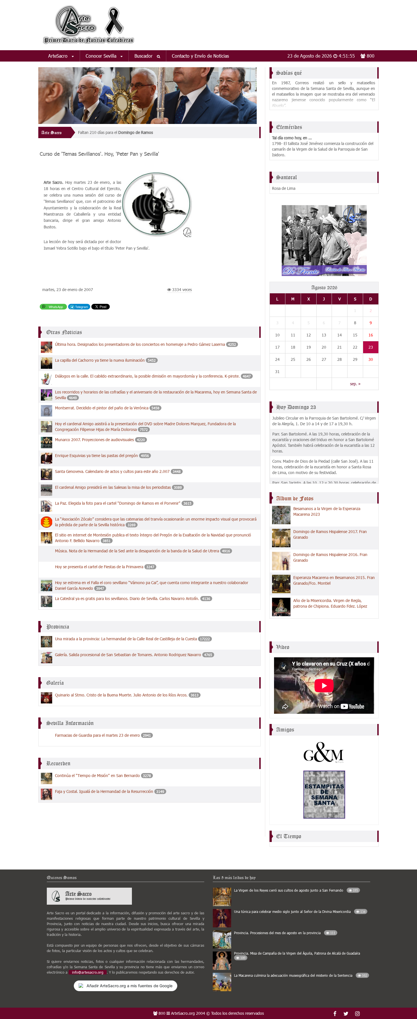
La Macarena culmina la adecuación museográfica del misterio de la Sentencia (300, 975)
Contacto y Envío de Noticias (200, 56)
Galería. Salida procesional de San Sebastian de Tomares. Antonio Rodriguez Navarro (128, 654)
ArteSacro (58, 56)
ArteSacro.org (183, 1013)
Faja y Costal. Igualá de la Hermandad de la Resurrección (104, 791)
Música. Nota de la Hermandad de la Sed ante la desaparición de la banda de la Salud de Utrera (137, 550)
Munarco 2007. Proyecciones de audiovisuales (94, 439)
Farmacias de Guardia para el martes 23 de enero (97, 735)
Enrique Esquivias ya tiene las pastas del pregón (96, 455)
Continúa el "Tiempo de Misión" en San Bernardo (98, 775)
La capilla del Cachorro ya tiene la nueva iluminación (100, 360)
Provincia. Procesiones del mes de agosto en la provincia (284, 932)
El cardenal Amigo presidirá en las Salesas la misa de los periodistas (113, 487)
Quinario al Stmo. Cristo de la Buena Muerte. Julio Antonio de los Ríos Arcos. (121, 695)
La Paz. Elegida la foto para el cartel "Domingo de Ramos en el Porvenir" (117, 503)
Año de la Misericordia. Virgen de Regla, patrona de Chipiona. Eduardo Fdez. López (330, 603)
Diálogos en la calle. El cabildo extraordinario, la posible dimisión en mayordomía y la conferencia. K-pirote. (148, 376)
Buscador (144, 56)
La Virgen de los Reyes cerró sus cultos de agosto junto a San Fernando (296, 890)
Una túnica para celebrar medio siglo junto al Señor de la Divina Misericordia (299, 911)
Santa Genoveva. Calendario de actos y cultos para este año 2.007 (112, 471)
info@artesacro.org (88, 972)
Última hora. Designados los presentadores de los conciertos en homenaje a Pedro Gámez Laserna (140, 344)
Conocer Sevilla (102, 56)
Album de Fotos (294, 498)
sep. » (355, 383)
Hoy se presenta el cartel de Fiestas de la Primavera (99, 566)
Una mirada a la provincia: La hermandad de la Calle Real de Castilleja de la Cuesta (126, 638)
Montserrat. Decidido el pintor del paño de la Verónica (101, 407)
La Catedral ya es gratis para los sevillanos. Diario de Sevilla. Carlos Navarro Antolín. (127, 598)
